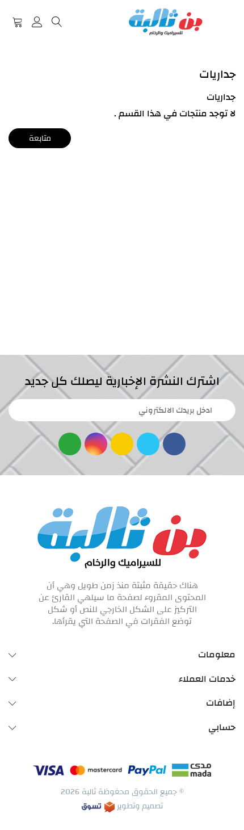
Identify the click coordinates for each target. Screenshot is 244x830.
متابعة (40, 138)
